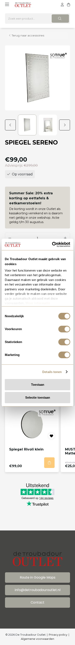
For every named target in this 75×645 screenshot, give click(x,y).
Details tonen (52, 372)
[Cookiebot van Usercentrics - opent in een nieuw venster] (53, 244)
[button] (11, 125)
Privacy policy (58, 634)
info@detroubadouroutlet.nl (37, 590)
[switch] (64, 329)
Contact (37, 602)
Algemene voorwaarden (37, 638)
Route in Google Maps (37, 577)
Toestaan (37, 384)
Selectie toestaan (37, 397)
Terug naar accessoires (28, 35)
